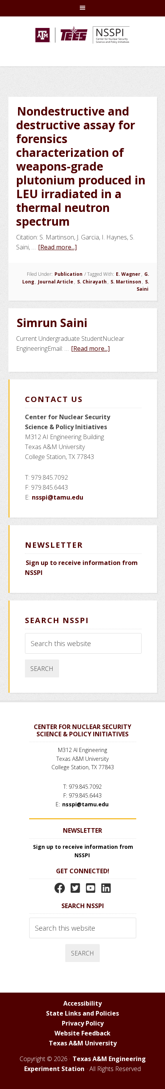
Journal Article (55, 281)
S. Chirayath (92, 281)
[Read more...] (58, 247)
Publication (68, 274)
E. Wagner (128, 274)
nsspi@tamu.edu (57, 497)
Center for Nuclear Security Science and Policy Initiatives (82, 45)
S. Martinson (126, 281)
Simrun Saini (52, 322)
